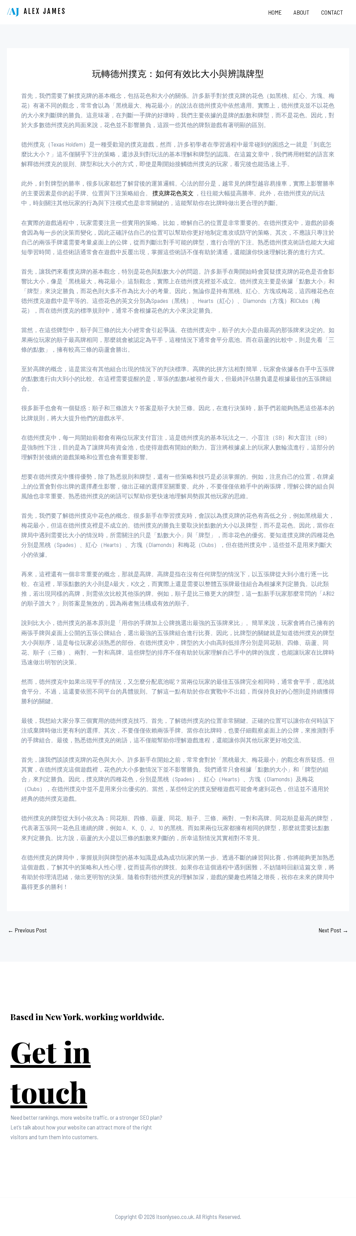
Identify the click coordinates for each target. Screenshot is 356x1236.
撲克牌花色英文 (173, 192)
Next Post (333, 929)
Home (275, 12)
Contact (332, 12)
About (301, 12)
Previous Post (27, 929)
